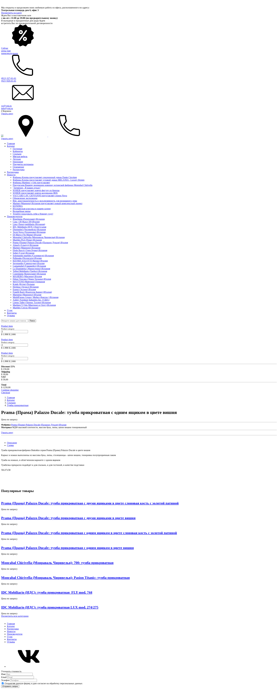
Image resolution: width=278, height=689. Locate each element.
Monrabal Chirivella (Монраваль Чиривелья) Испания (39, 237)
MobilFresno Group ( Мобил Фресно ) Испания (35, 297)
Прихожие (18, 161)
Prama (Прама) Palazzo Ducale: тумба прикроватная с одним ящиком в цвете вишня (67, 548)
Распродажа (18, 169)
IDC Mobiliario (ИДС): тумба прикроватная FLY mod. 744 (46, 592)
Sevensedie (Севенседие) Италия (28, 263)
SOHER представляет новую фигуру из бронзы (36, 190)
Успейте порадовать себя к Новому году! (33, 214)
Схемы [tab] (10, 445)
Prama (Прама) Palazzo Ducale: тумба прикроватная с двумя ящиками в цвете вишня (68, 518)
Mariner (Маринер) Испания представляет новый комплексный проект (47, 203)
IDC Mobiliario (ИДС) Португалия (29, 227)
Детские (17, 159)
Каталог (11, 146)
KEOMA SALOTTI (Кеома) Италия (30, 261)
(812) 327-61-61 (8, 78)
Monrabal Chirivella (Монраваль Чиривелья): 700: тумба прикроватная (57, 563)
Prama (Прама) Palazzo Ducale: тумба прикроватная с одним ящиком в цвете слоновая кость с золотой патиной (89, 533)
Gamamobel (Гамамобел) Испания (29, 266)
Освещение (18, 167)
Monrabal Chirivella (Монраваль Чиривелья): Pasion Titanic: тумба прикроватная (65, 578)
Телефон (5, 680)
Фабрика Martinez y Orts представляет (31, 182)
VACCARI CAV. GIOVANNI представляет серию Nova (40, 195)
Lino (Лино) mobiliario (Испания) (29, 224)
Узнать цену (7, 113)
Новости (11, 175)
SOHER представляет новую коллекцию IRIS (35, 193)
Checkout (5, 392)
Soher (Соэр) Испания (23, 253)
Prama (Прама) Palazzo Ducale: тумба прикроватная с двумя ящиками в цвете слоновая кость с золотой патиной (90, 503)
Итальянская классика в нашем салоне (32, 208)
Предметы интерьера (23, 164)
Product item (7, 326)
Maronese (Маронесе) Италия (27, 294)
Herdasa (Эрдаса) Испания (26, 287)
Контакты (12, 313)
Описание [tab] (12, 442)
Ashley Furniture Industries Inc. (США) (31, 300)
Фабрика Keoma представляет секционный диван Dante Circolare (45, 177)
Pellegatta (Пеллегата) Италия (27, 258)
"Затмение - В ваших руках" (27, 188)
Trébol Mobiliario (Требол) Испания (30, 271)
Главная (11, 143)
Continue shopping (10, 390)
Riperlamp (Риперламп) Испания (29, 219)
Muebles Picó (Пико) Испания (27, 240)
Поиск (32, 321)
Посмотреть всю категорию (15, 616)
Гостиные (17, 148)
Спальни (17, 154)
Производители (14, 216)
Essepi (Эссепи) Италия (24, 289)
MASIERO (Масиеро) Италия (27, 276)
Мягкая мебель (20, 156)
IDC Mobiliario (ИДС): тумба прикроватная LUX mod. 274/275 (49, 607)
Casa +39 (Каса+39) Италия (26, 221)
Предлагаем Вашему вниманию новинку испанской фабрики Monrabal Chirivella (52, 185)
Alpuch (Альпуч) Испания (25, 245)
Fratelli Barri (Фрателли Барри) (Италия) (32, 292)
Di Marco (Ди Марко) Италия (27, 234)
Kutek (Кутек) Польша (24, 284)
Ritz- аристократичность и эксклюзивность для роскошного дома (45, 201)
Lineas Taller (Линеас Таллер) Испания (32, 302)
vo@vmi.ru (6, 106)
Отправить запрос (10, 686)
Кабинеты (18, 151)
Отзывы (11, 315)
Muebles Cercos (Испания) (25, 307)
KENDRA (18, 206)
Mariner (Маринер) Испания (26, 248)
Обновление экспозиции (25, 198)
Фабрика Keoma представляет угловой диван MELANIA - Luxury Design (48, 180)
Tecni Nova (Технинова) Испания (29, 232)
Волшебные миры (22, 211)
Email (4, 677)
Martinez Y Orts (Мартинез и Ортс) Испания (34, 305)
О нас (10, 310)
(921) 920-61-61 (8, 81)
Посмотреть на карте (11, 13)
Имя (3, 674)
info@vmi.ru (7, 108)
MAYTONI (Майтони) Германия (29, 281)
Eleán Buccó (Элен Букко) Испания (30, 250)
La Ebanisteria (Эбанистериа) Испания (31, 268)
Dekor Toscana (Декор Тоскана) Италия (32, 279)
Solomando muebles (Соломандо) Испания (33, 255)
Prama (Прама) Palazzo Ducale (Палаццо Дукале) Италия (40, 242)
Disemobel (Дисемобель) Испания (29, 229)
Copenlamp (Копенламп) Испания (29, 274)
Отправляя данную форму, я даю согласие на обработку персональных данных (43, 683)
